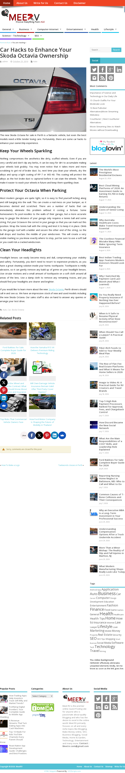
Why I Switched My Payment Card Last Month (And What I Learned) (109, 280)
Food (107, 609)
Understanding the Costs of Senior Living (111, 208)
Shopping (110, 638)
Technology (105, 646)
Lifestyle (109, 29)
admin (5, 61)
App (99, 589)
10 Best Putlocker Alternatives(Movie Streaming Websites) (104, 111)
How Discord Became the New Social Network (111, 425)
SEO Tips (101, 639)
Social (95, 60)
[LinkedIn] (54, 435)
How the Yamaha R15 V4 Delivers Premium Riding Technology (42, 350)
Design (113, 598)
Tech (92, 647)
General (6, 29)
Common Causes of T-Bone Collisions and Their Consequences (111, 497)
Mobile (108, 630)
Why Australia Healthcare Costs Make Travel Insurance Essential (111, 224)
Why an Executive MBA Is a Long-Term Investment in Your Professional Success (111, 514)
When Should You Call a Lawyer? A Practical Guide (111, 334)
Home (6, 3)
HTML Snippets (50, 771)
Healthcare (119, 614)
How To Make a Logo (11, 465)
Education (109, 601)
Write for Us (41, 3)
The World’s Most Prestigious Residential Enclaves (110, 172)
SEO (37, 35)
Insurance (100, 622)
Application (110, 589)
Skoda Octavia (56, 289)
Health (95, 29)
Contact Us (60, 3)
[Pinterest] (47, 435)
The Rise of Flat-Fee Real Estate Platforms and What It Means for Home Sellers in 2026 (111, 368)
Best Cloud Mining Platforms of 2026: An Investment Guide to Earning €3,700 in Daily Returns (111, 191)
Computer (103, 598)
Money (116, 630)
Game (114, 609)
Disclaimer (79, 3)
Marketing (97, 631)
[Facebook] (32, 435)
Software (117, 642)
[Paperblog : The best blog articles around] (38, 717)
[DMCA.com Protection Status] (42, 711)
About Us (21, 3)
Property (94, 635)
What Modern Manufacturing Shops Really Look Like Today (112, 569)
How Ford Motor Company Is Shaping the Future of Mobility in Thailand (42, 422)
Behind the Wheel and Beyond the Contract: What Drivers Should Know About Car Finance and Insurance (13, 387)
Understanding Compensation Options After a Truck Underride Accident (111, 533)
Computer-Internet (48, 29)
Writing (103, 651)
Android (93, 589)
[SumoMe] (62, 435)
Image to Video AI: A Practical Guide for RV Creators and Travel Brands (111, 386)
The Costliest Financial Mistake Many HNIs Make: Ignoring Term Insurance (112, 243)
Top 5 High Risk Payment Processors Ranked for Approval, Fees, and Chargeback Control (111, 407)
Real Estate (105, 634)
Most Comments (98, 86)
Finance (97, 609)
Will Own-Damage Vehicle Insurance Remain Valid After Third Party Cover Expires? (42, 387)
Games (120, 610)
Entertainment (75, 29)
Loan (115, 626)
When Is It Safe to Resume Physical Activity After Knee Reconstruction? (109, 317)
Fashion (112, 605)
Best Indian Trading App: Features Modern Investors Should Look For (111, 261)
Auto (35, 61)
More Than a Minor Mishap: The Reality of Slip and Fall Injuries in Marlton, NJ (111, 551)
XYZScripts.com (74, 771)
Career (93, 598)
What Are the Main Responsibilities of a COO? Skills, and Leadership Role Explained (110, 444)
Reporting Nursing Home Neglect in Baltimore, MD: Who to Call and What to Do (112, 480)
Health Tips (97, 618)
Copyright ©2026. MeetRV (11, 766)
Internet (111, 622)
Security (116, 634)
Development (96, 601)
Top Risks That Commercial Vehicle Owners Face (13, 420)
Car (9, 309)
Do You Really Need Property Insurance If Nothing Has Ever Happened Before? (111, 299)
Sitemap (108, 766)
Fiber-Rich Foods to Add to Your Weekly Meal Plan (110, 350)
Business (24, 29)
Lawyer (93, 627)
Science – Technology (14, 35)
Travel (95, 650)
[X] (39, 435)
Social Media (104, 642)
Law (118, 622)
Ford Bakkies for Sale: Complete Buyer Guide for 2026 (13, 350)
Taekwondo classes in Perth (70, 465)
